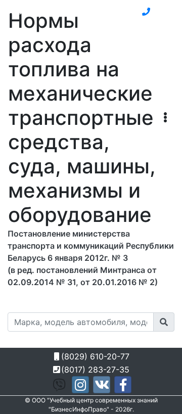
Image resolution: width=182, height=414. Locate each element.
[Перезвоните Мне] (146, 11)
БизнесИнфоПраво (51, 11)
